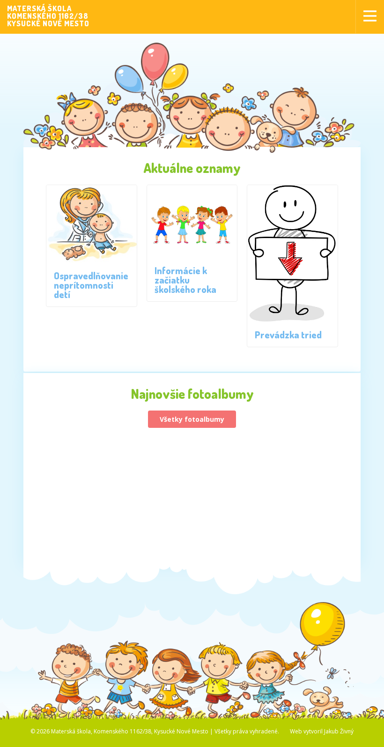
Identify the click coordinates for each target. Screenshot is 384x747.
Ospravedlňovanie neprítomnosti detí (91, 284)
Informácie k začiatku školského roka (185, 279)
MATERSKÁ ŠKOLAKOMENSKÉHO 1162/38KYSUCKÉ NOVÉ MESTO (48, 16)
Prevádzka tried (288, 335)
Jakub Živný (339, 731)
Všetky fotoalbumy (192, 419)
